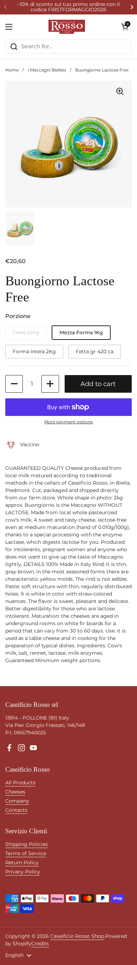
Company (17, 801)
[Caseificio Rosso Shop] (67, 27)
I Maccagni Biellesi (47, 70)
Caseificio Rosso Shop (77, 936)
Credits (40, 943)
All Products (20, 782)
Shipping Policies (26, 844)
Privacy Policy (22, 871)
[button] (125, 27)
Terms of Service (25, 853)
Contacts (16, 810)
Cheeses (15, 792)
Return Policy (22, 862)
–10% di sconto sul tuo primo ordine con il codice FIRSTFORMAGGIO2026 (68, 7)
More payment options (68, 421)
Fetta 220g (26, 332)
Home (12, 70)
